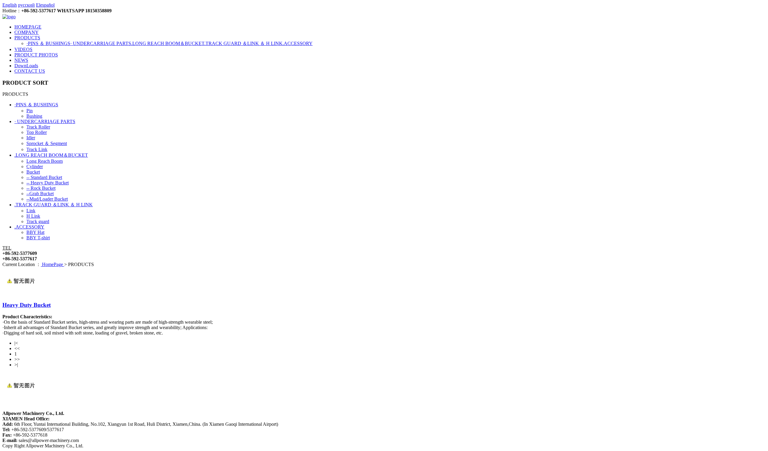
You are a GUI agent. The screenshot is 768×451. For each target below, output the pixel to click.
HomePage (52, 264)
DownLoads (26, 65)
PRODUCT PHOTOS (36, 54)
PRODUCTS (27, 37)
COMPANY (26, 32)
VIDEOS (23, 49)
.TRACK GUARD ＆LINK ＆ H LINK (243, 43)
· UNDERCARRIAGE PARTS (100, 43)
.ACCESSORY (298, 43)
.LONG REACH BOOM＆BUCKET (167, 43)
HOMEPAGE (27, 26)
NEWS (21, 60)
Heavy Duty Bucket (26, 305)
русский (26, 5)
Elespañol (45, 5)
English (9, 5)
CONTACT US (29, 71)
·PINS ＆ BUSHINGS (48, 43)
